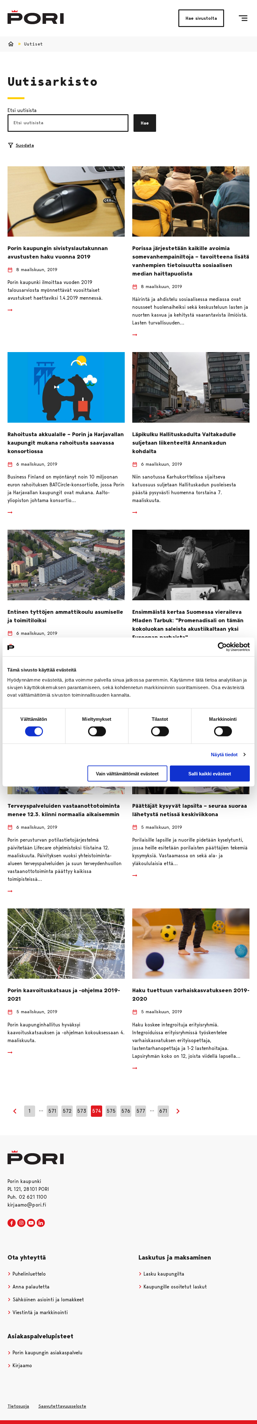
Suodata (25, 145)
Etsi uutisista (22, 110)
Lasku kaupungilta (163, 1274)
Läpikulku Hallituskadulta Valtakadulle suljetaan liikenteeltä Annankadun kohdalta (184, 443)
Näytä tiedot (224, 754)
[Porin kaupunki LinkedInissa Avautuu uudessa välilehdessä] (41, 1223)
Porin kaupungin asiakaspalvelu (46, 1353)
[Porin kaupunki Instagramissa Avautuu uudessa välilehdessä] (21, 1223)
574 (96, 1111)
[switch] (97, 731)
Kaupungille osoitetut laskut (174, 1287)
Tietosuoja (18, 1406)
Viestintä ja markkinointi (39, 1312)
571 (52, 1111)
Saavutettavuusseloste (62, 1406)
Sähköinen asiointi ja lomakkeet (47, 1300)
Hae (145, 123)
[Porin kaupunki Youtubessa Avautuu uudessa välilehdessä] (31, 1223)
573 (81, 1111)
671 (163, 1111)
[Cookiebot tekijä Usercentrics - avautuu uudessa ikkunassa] (222, 647)
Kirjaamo (21, 1365)
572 (67, 1111)
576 (125, 1111)
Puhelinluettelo (28, 1274)
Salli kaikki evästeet (209, 773)
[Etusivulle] (36, 17)
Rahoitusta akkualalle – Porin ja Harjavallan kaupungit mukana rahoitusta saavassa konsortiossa (66, 443)
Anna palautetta (30, 1287)
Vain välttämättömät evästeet (127, 773)
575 (111, 1111)
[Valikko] (243, 18)
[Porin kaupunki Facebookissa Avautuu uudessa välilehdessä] (12, 1223)
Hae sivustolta (201, 18)
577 (140, 1111)
